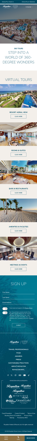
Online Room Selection (28, 2)
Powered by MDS (22, 418)
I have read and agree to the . (21, 308)
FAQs (18, 353)
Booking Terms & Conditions (13, 415)
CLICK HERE (18, 116)
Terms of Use (31, 413)
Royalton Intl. (18, 369)
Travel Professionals (18, 349)
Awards (18, 356)
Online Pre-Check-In (8, 2)
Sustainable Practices (18, 363)
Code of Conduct (20, 413)
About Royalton (18, 366)
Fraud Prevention (7, 413)
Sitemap (12, 418)
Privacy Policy (28, 308)
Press (18, 359)
